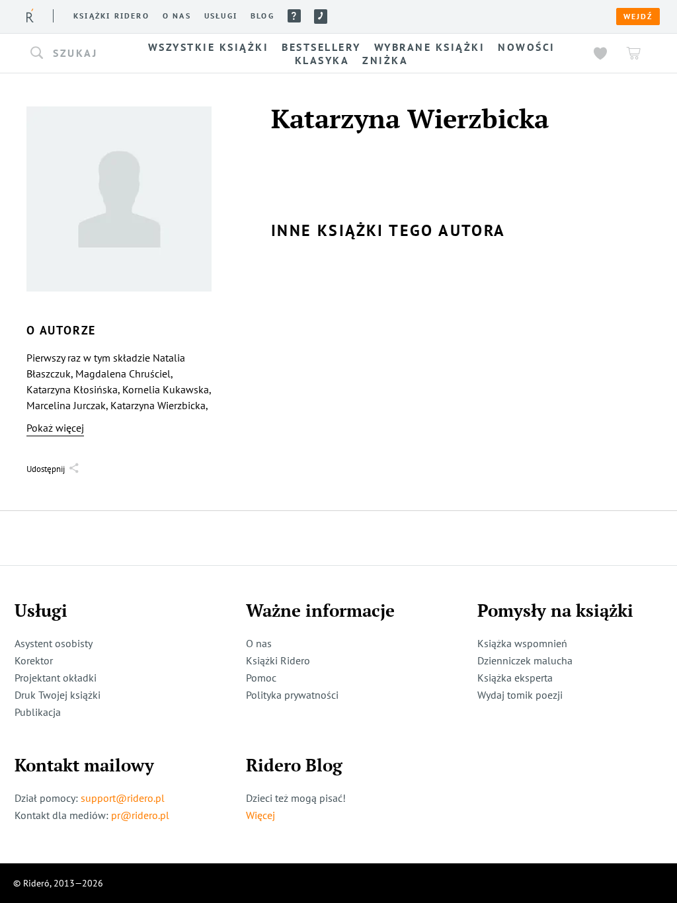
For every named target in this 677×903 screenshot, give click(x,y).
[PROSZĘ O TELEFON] (320, 16)
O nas (177, 15)
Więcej (260, 815)
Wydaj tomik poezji (520, 694)
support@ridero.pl (123, 798)
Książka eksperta (515, 677)
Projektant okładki (56, 677)
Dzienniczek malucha (525, 660)
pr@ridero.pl (140, 815)
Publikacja (38, 712)
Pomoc (294, 15)
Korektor (34, 660)
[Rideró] (30, 15)
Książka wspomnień (522, 643)
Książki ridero (111, 15)
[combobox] (72, 53)
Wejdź (638, 16)
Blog (262, 15)
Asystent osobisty (54, 643)
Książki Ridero (278, 660)
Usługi (220, 15)
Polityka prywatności (292, 694)
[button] (72, 53)
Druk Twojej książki (57, 694)
